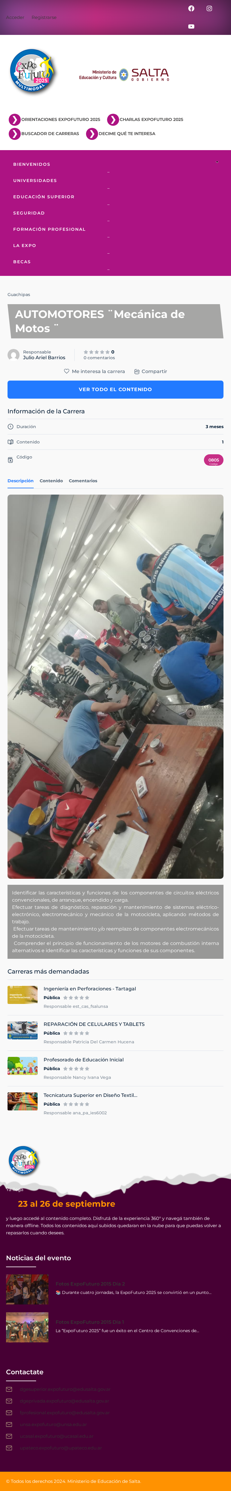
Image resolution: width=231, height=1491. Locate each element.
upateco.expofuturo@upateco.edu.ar (61, 1448)
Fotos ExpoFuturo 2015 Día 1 (90, 1322)
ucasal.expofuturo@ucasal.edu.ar (57, 1436)
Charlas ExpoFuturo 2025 (151, 119)
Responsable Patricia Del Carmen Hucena (89, 1042)
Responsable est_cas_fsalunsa (76, 1006)
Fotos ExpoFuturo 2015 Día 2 (90, 1284)
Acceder (15, 17)
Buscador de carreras (50, 133)
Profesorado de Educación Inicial (84, 1060)
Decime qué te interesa (127, 133)
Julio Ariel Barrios (44, 357)
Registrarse (44, 17)
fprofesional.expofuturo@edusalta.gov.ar (65, 1412)
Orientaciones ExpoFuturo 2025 (60, 119)
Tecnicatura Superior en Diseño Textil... (90, 1095)
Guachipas (19, 294)
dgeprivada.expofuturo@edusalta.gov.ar (64, 1401)
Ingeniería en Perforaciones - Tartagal (90, 989)
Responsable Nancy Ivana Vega (77, 1077)
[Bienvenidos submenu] (218, 162)
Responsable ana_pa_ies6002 (75, 1113)
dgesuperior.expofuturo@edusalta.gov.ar (65, 1389)
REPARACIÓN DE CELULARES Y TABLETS (94, 1024)
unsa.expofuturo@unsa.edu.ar (53, 1424)
